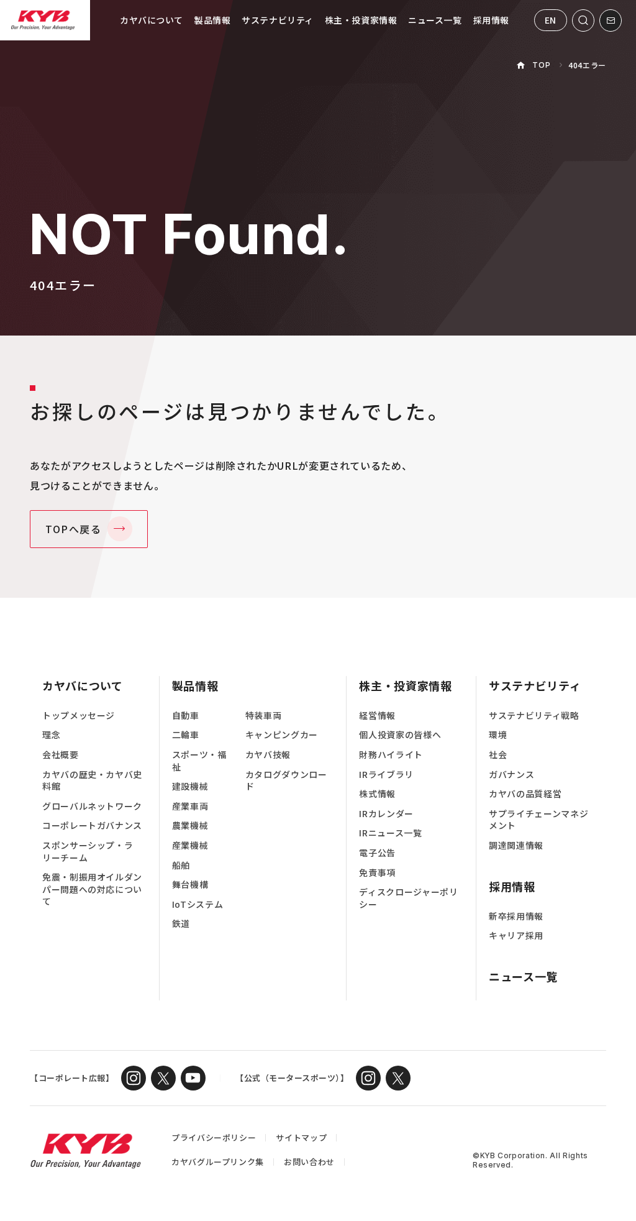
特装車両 (263, 715)
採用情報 (491, 20)
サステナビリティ (277, 20)
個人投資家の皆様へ (400, 735)
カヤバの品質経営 (525, 794)
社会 (498, 755)
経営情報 (377, 715)
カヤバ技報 (268, 755)
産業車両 (190, 806)
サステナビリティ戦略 (534, 715)
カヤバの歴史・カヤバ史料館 (92, 781)
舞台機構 (190, 884)
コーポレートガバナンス (92, 825)
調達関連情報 (516, 845)
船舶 (181, 865)
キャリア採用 (516, 935)
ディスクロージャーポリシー (408, 898)
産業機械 (190, 845)
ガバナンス (511, 774)
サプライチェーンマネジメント (538, 820)
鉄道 (181, 924)
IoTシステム (197, 904)
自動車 (185, 715)
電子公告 (377, 853)
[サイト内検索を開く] (583, 20)
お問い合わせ (309, 1162)
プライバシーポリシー (213, 1137)
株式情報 (377, 794)
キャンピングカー (281, 735)
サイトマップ (301, 1137)
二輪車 (185, 735)
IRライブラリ (386, 774)
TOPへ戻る (73, 528)
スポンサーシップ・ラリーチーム (87, 851)
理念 (51, 735)
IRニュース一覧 (390, 833)
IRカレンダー (386, 814)
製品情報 (212, 20)
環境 (498, 735)
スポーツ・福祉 (199, 761)
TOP (541, 65)
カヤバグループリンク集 (217, 1162)
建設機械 (190, 786)
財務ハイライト (390, 755)
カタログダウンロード (286, 781)
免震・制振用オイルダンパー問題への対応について (92, 889)
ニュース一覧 (434, 20)
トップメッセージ (78, 715)
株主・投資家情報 (361, 20)
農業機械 (190, 825)
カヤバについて (151, 20)
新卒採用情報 (516, 916)
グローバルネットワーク (92, 806)
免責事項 (377, 873)
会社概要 (60, 755)
